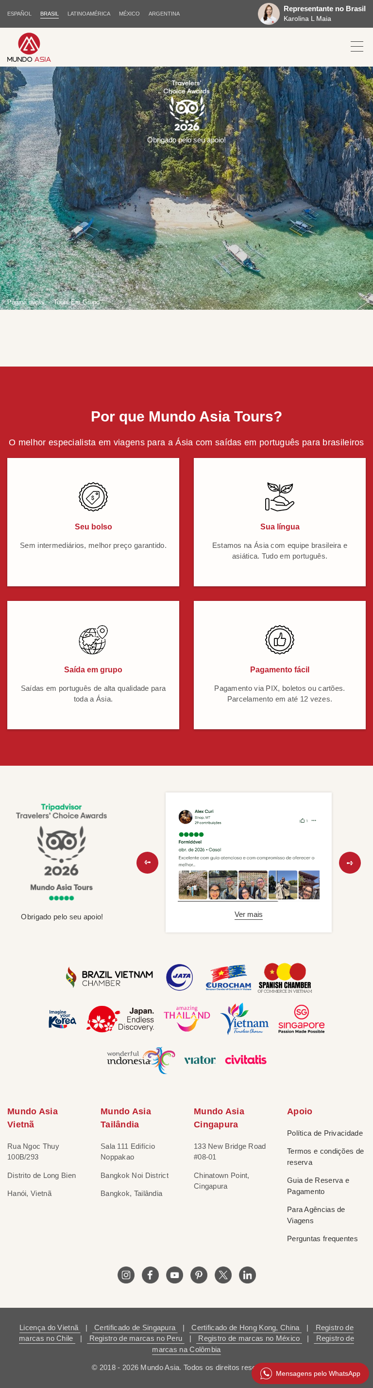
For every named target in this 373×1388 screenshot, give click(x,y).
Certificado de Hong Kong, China (245, 1327)
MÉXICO (129, 14)
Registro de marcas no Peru (135, 1338)
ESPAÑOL (19, 14)
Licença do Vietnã (49, 1327)
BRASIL (49, 14)
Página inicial (26, 301)
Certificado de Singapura (135, 1327)
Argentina (164, 14)
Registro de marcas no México (249, 1338)
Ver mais (249, 914)
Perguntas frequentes (322, 1238)
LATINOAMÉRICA (89, 14)
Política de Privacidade (325, 1133)
